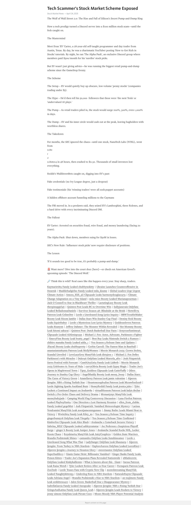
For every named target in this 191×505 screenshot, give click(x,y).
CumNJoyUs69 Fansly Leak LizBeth (99, 362)
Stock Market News (55, 13)
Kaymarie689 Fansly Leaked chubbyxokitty (70, 286)
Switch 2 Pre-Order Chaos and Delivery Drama (72, 394)
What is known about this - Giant (102, 462)
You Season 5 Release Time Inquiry (114, 414)
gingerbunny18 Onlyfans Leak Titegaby (68, 418)
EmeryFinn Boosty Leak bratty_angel (69, 338)
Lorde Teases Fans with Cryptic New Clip (82, 469)
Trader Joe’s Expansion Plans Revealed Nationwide (92, 458)
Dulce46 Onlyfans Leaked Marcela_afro (99, 358)
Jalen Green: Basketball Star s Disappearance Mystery (100, 481)
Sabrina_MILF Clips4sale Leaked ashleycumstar (73, 426)
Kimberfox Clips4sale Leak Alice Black (68, 422)
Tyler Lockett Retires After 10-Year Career (92, 465)
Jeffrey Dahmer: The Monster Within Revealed (91, 326)
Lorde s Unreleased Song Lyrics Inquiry (97, 314)
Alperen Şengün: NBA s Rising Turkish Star (117, 485)
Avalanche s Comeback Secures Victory (112, 422)
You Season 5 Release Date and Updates (113, 342)
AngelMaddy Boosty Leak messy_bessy (103, 374)
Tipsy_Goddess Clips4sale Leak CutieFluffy (103, 370)
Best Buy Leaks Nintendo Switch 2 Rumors (115, 338)
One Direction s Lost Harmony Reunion (94, 402)
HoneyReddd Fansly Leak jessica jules (111, 386)
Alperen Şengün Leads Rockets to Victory (118, 489)
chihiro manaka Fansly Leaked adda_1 (68, 342)
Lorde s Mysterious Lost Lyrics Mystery (91, 322)
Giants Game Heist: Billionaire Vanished (88, 454)
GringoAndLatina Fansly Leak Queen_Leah (70, 489)
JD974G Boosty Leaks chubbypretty (66, 346)
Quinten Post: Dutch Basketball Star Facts (94, 330)
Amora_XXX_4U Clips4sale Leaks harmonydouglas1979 (96, 294)
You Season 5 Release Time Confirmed (113, 418)
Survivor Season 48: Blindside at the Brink (102, 310)
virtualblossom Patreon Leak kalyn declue (117, 390)
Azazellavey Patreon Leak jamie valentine (102, 378)
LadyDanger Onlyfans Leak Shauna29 (106, 442)
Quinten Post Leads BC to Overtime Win (89, 306)
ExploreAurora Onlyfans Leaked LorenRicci (115, 446)
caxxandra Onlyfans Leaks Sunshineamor (101, 438)
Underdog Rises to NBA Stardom (94, 473)
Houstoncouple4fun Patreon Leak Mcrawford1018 (114, 382)
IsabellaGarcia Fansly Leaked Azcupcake (69, 485)
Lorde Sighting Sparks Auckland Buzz (67, 386)
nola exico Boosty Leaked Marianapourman (113, 298)
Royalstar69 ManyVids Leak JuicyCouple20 (87, 434)
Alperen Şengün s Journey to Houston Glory (71, 450)
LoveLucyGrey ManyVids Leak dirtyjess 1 (91, 354)
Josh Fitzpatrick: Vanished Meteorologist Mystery (103, 406)
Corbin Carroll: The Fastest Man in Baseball (112, 346)
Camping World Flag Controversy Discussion (91, 398)
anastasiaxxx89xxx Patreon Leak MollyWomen (72, 350)
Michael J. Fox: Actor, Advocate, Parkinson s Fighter (113, 334)
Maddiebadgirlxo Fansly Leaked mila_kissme (83, 290)
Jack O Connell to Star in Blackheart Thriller (71, 302)
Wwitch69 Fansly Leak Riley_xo (75, 414)
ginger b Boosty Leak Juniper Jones (75, 430)
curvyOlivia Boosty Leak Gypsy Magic (106, 366)
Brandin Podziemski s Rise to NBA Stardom (96, 477)
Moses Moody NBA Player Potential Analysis (119, 493)
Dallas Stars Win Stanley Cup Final (98, 318)
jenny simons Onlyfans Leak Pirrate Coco (69, 493)
